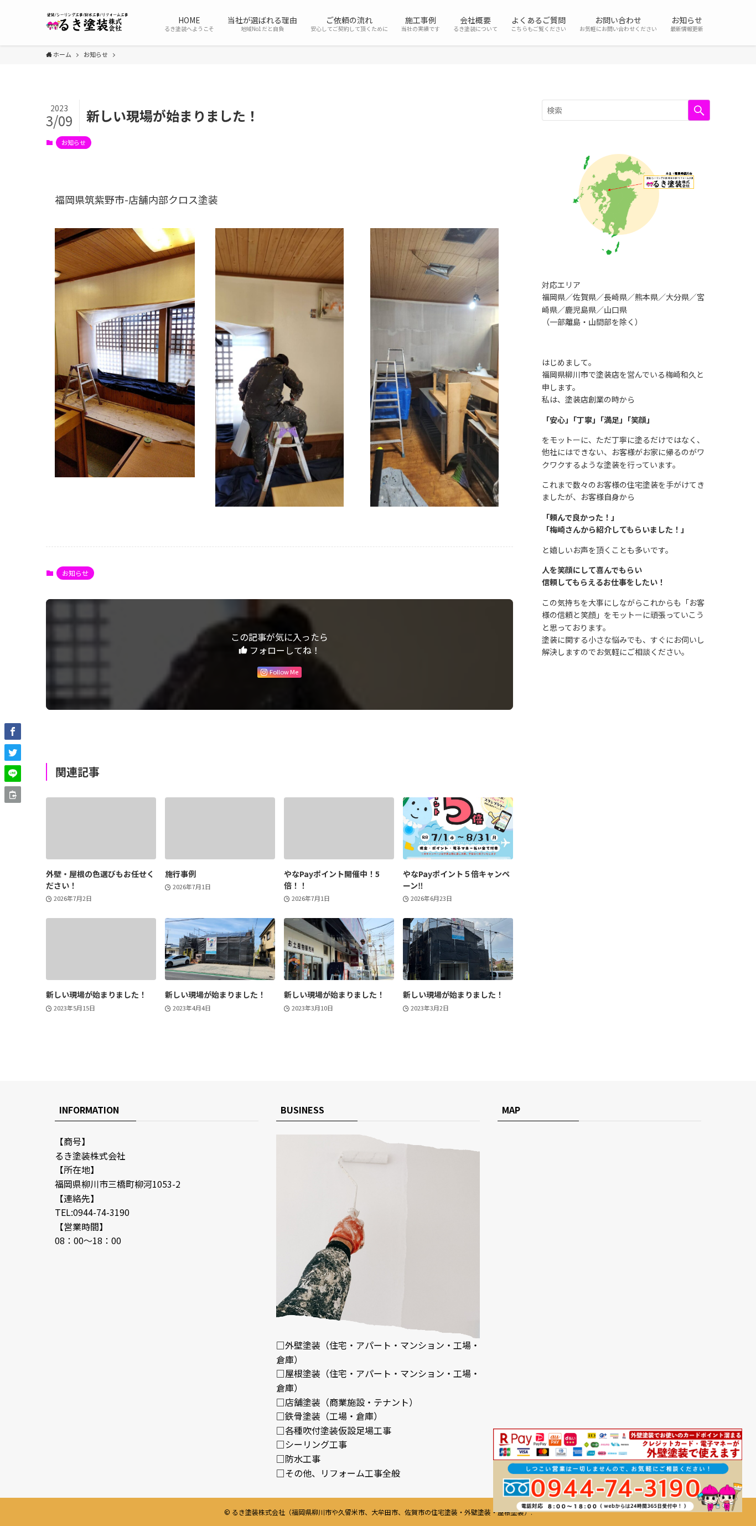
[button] (12, 731)
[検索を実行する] (699, 110)
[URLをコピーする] (12, 794)
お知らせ (73, 142)
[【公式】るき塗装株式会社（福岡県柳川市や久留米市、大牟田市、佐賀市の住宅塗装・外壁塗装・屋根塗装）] (87, 23)
